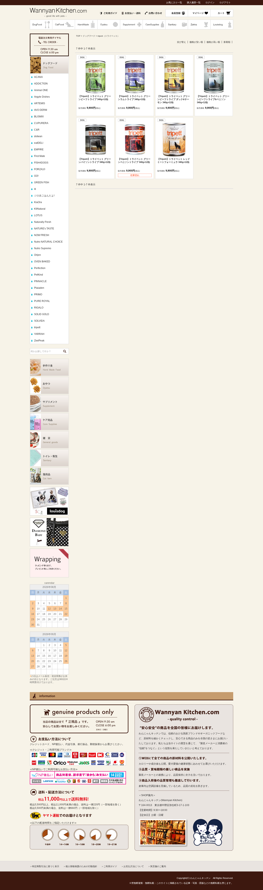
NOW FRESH (41, 235)
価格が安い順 (196, 42)
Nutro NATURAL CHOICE (48, 241)
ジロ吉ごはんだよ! (44, 195)
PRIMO (38, 294)
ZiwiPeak (39, 340)
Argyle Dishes (42, 96)
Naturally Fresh (42, 222)
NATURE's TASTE (44, 228)
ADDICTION (41, 83)
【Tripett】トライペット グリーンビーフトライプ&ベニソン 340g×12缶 (213, 99)
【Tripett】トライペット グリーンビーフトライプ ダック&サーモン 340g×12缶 (173, 99)
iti (35, 189)
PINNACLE (40, 281)
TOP (78, 36)
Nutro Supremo (42, 248)
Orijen (37, 254)
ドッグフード (89, 36)
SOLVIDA (39, 320)
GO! (36, 175)
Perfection (39, 268)
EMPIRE (39, 149)
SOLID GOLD (41, 314)
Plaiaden (39, 287)
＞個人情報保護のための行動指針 (80, 866)
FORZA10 (39, 169)
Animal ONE (41, 90)
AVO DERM (40, 110)
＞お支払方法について (132, 866)
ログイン (210, 2)
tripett (37, 327)
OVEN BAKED (42, 261)
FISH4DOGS (41, 162)
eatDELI (38, 142)
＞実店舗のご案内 (157, 866)
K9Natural (39, 208)
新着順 (227, 42)
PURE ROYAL (42, 301)
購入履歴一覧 (194, 2)
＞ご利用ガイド (109, 866)
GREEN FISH (41, 182)
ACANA (38, 77)
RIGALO (38, 307)
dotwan (38, 136)
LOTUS (38, 215)
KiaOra (38, 202)
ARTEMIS (39, 103)
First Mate (39, 156)
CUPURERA (41, 123)
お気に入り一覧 (174, 2)
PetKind (38, 274)
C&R (36, 129)
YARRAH (39, 334)
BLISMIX (39, 116)
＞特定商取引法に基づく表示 (44, 866)
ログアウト (225, 2)
